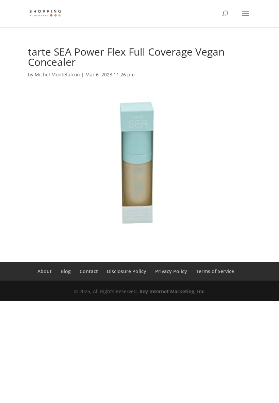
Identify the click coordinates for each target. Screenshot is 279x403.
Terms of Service (215, 271)
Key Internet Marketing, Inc (172, 291)
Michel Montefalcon (57, 74)
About (44, 271)
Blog (66, 271)
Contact (89, 271)
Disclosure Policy (126, 271)
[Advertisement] (139, 352)
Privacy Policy (171, 271)
